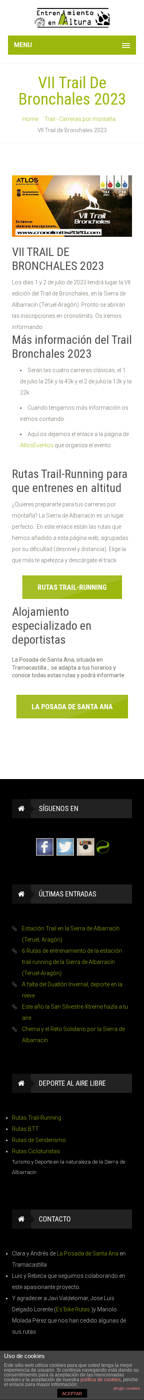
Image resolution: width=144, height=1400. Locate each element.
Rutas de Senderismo (39, 1140)
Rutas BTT (25, 1129)
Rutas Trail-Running (36, 1117)
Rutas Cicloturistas (36, 1151)
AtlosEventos (37, 445)
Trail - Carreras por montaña (80, 119)
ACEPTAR (72, 1393)
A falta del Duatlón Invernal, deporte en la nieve (72, 990)
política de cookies (100, 1379)
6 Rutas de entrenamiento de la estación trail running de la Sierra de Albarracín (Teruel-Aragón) (72, 962)
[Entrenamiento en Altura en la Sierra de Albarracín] (72, 18)
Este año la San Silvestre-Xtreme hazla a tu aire (75, 1012)
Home (30, 119)
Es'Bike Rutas (73, 1309)
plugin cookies (127, 1388)
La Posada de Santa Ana (88, 1253)
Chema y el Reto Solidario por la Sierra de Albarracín (73, 1034)
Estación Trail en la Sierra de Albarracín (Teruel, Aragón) (71, 934)
